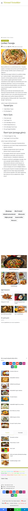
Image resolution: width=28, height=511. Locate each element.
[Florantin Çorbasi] (5, 439)
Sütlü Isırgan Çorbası (15, 417)
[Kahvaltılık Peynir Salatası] (5, 392)
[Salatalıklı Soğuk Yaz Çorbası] (5, 406)
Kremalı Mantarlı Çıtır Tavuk (20, 302)
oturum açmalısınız (15, 322)
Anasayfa (4, 37)
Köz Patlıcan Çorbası (15, 411)
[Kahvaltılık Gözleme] (5, 379)
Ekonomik (22, 214)
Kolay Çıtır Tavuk (5, 302)
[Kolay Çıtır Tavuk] (7, 297)
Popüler (7, 432)
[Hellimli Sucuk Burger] (5, 386)
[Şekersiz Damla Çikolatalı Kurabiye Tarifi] (5, 456)
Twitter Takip (4, 478)
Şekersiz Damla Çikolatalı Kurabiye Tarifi (18, 455)
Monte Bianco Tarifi (14, 443)
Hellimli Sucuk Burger (15, 384)
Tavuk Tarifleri (10, 37)
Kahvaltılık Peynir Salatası (16, 390)
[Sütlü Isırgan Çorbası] (5, 419)
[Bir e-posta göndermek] (8, 46)
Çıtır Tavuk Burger (19, 314)
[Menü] (2, 3)
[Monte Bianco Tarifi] (5, 444)
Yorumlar (20, 432)
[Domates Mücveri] (5, 373)
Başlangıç (9, 211)
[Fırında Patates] (5, 399)
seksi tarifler (19, 217)
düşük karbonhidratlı (9, 214)
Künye (7, 503)
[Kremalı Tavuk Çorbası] (5, 425)
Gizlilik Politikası (13, 503)
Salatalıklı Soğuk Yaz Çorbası (17, 404)
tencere (14, 220)
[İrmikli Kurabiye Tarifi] (5, 462)
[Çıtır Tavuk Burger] (21, 309)
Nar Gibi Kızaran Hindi (6, 314)
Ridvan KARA (5, 46)
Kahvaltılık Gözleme (14, 378)
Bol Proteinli (18, 211)
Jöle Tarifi (12, 448)
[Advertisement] (14, 22)
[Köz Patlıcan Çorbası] (5, 412)
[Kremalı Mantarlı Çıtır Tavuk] (21, 297)
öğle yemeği (8, 217)
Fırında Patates (13, 397)
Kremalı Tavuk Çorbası (15, 423)
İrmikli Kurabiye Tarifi (15, 461)
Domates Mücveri (14, 371)
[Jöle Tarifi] (5, 450)
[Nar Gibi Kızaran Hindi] (7, 309)
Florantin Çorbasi (14, 437)
